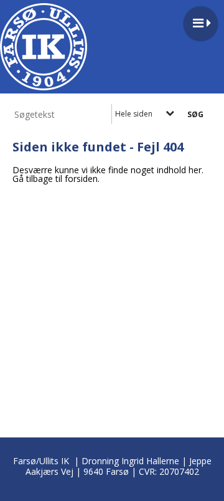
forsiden (81, 178)
